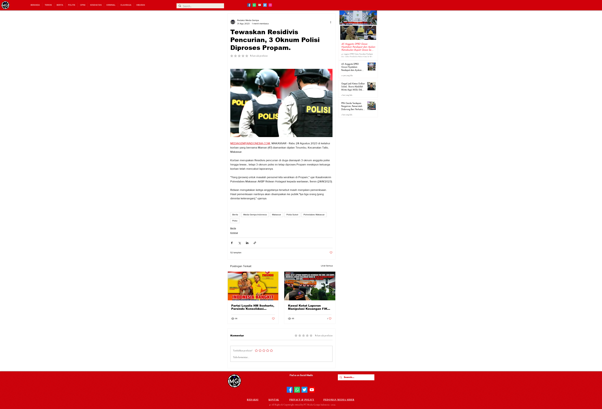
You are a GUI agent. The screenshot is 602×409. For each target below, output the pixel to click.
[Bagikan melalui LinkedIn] (247, 242)
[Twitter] (304, 390)
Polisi (234, 220)
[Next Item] (372, 25)
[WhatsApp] (297, 390)
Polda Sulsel (292, 214)
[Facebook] (290, 390)
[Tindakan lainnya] (331, 22)
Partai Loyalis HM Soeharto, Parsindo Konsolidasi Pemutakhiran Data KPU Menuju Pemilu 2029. (252, 307)
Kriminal (234, 232)
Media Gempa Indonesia (255, 214)
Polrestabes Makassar (314, 214)
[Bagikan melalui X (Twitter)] (239, 242)
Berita (235, 214)
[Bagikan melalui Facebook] (231, 242)
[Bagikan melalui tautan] (254, 242)
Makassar (276, 214)
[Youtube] (312, 390)
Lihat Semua (327, 265)
